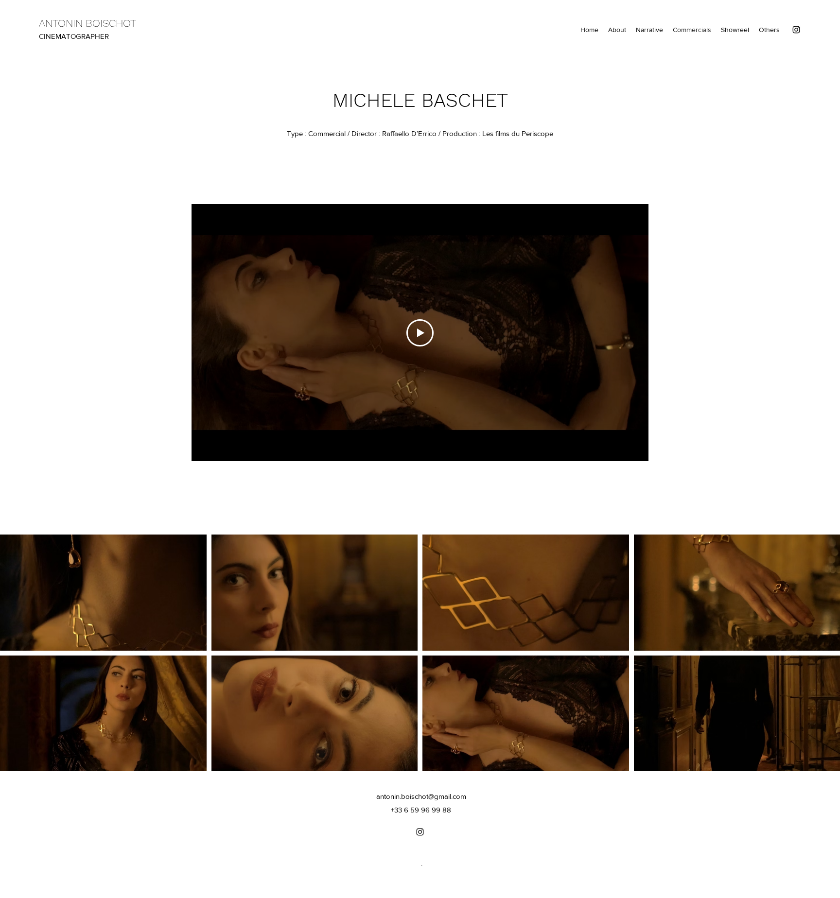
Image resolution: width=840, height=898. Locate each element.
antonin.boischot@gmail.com (421, 796)
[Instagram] (796, 30)
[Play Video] (420, 332)
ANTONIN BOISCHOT (87, 23)
